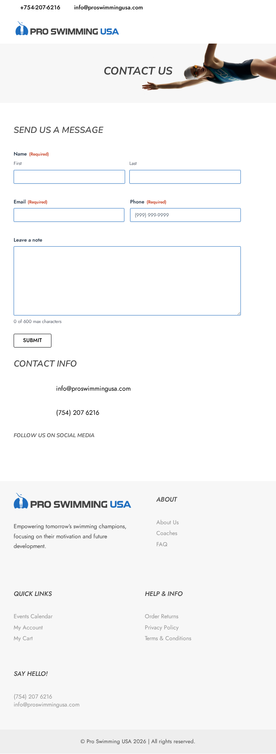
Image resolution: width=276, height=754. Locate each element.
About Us (167, 522)
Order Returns (161, 616)
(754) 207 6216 (77, 412)
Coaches (166, 533)
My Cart (23, 638)
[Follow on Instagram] (38, 449)
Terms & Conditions (168, 638)
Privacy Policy (162, 627)
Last (133, 163)
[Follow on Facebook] (21, 449)
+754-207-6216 (40, 7)
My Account (28, 627)
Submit (32, 340)
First (18, 163)
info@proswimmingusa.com (93, 388)
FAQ (161, 544)
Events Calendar (33, 616)
